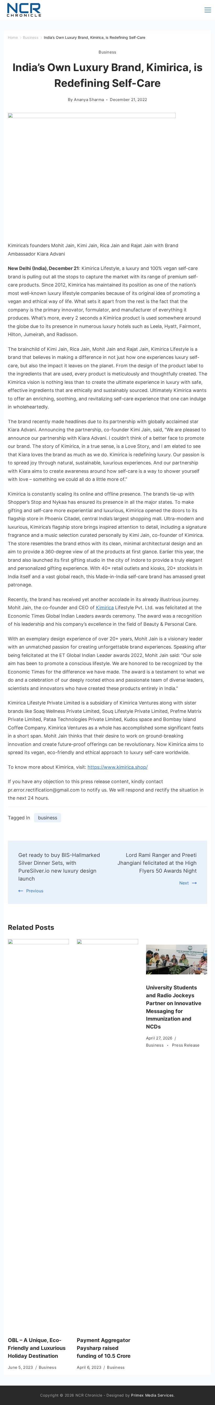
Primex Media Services (152, 1395)
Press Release (186, 1045)
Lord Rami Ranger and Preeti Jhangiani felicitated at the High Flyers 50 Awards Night (157, 863)
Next (184, 883)
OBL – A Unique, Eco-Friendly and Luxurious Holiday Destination (37, 1348)
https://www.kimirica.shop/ (118, 767)
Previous (34, 890)
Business (107, 52)
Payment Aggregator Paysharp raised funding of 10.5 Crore (104, 1348)
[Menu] (208, 10)
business (47, 817)
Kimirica (105, 607)
